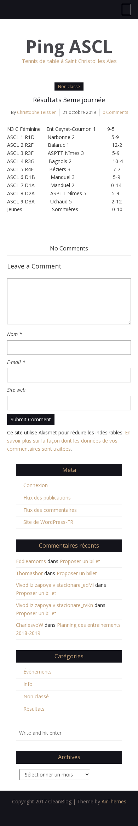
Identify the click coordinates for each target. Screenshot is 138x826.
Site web (16, 389)
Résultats (34, 708)
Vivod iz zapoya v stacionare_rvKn (54, 605)
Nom (14, 334)
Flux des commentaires (50, 510)
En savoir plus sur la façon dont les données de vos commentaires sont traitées (69, 440)
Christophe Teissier (36, 112)
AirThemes (114, 801)
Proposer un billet (80, 561)
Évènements (37, 671)
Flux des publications (47, 497)
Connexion (35, 485)
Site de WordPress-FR (48, 522)
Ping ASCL (69, 46)
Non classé (69, 86)
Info (28, 684)
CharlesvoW (29, 625)
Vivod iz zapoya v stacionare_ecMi (55, 585)
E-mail (16, 362)
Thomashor (29, 573)
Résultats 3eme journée (69, 100)
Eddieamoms (31, 561)
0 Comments (115, 112)
